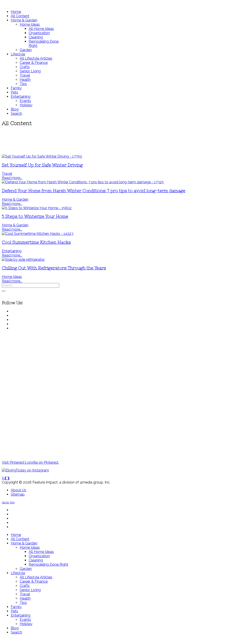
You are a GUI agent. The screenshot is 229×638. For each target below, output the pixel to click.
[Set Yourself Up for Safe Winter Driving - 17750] (42, 156)
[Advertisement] (114, 141)
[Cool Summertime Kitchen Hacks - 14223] (37, 233)
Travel (7, 173)
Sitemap (18, 494)
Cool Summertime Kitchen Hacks (36, 242)
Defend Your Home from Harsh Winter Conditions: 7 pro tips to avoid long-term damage (93, 190)
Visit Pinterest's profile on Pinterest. (30, 462)
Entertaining (11, 251)
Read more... (12, 178)
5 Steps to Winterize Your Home (35, 216)
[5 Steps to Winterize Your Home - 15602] (37, 208)
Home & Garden (15, 199)
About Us (18, 490)
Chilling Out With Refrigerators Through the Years (54, 268)
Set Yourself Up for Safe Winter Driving (42, 165)
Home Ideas (12, 277)
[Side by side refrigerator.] (23, 259)
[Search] (3, 291)
